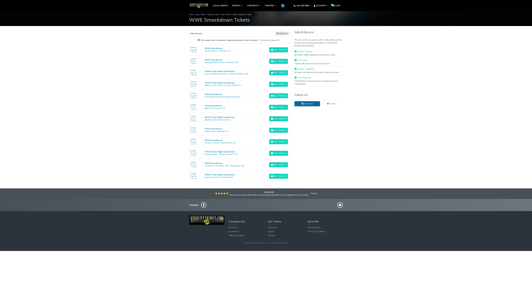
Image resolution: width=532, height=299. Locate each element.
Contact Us (234, 231)
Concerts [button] (253, 5)
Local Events (220, 5)
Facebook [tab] (308, 103)
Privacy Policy (314, 227)
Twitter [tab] (332, 103)
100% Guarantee (236, 235)
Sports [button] (236, 5)
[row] (239, 49)
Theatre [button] (269, 5)
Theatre (271, 235)
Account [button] (321, 5)
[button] (282, 6)
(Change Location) (269, 40)
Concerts (272, 227)
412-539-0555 (302, 5)
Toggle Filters (283, 33)
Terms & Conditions (317, 231)
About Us (233, 227)
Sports (271, 231)
